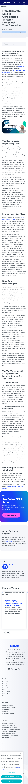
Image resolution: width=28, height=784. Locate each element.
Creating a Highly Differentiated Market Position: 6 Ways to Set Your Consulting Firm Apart (13, 602)
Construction (5, 709)
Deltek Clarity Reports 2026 (9, 723)
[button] (8, 632)
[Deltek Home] (6, 2)
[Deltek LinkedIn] (9, 669)
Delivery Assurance (7, 695)
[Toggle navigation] (24, 3)
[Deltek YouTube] (16, 669)
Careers (4, 751)
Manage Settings (11, 772)
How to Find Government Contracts (11, 729)
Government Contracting (8, 713)
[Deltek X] (12, 669)
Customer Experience (19, 32)
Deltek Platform (6, 681)
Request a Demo (10, 515)
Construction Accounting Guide (10, 735)
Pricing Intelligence (7, 689)
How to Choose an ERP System (10, 727)
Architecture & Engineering (9, 707)
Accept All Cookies (11, 781)
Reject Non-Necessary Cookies (11, 776)
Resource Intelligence (7, 691)
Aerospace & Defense (7, 705)
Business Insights (7, 32)
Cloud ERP (4, 685)
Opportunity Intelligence (8, 687)
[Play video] (14, 126)
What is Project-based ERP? (9, 725)
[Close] (21, 753)
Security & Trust (6, 749)
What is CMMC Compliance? (9, 731)
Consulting (5, 711)
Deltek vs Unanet (6, 737)
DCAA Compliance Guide (8, 733)
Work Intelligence (6, 693)
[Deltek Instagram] (19, 669)
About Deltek (5, 747)
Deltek (11, 565)
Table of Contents (9, 44)
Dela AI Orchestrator (7, 683)
